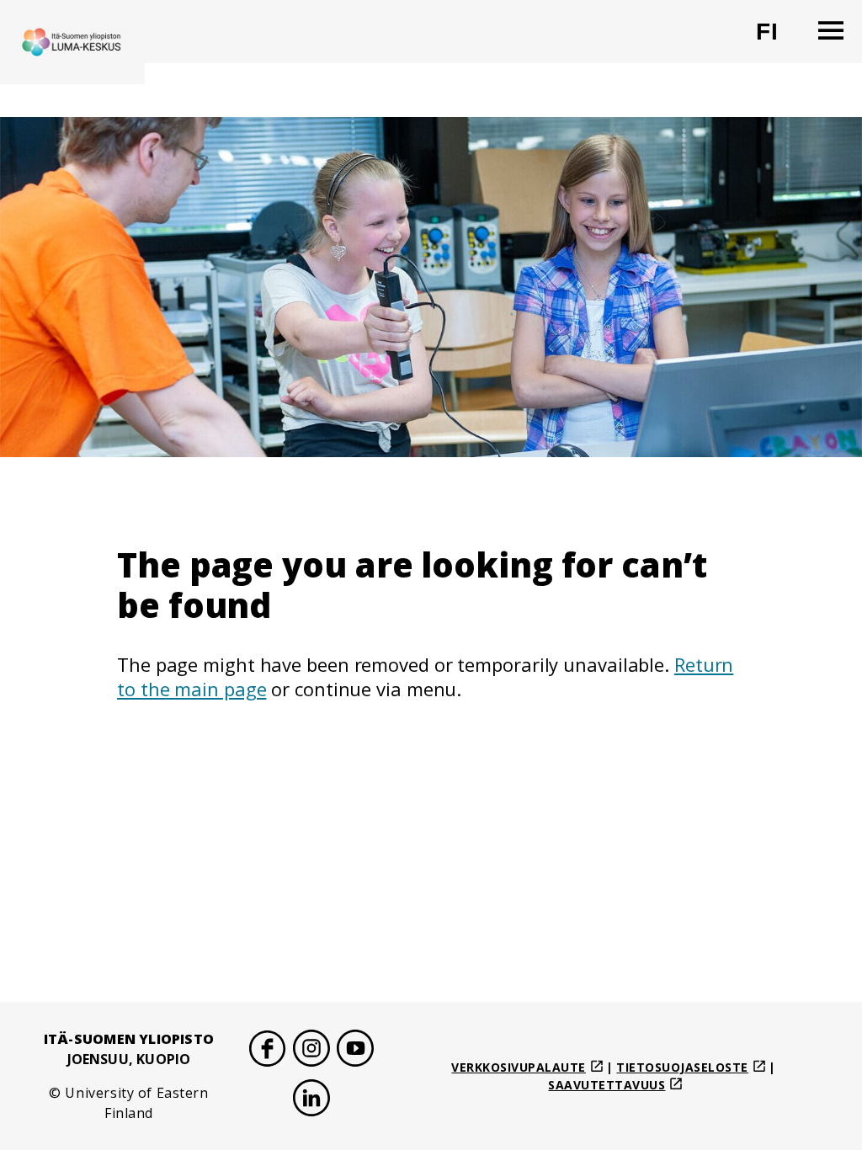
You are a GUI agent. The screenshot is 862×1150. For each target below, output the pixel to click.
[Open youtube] (355, 1051)
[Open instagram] (311, 1051)
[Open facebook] (267, 1051)
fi (777, 38)
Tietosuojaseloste (682, 1067)
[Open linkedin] (311, 1100)
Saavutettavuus (606, 1085)
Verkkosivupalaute (518, 1067)
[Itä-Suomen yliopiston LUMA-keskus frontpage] (72, 42)
